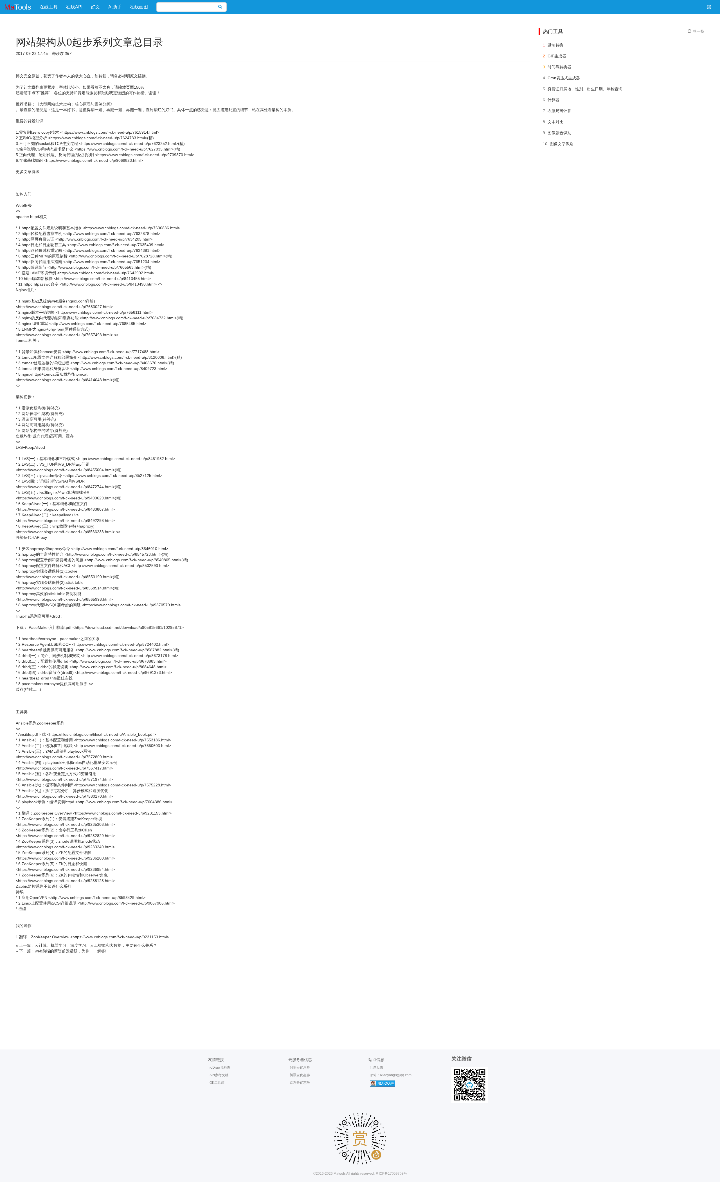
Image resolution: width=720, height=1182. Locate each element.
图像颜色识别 (559, 133)
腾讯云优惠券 (300, 1075)
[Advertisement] (360, 996)
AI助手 (115, 7)
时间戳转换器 (559, 67)
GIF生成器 (557, 56)
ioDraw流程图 (220, 1067)
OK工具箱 (217, 1083)
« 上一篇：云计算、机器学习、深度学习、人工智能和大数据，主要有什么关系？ (86, 945)
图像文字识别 (561, 144)
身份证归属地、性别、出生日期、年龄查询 (585, 89)
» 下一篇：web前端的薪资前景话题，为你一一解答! (61, 951)
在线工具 (49, 7)
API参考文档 (219, 1075)
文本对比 (555, 122)
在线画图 (139, 7)
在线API (74, 7)
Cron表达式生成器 (564, 78)
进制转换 (555, 45)
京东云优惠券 (300, 1083)
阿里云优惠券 (300, 1067)
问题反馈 (376, 1067)
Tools (17, 7)
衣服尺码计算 (559, 111)
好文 (95, 7)
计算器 (553, 100)
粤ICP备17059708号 (391, 1174)
